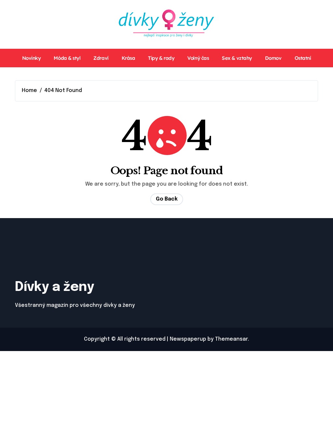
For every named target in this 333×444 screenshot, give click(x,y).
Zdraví (100, 58)
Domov (273, 58)
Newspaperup (188, 339)
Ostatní (303, 58)
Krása (128, 58)
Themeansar (231, 339)
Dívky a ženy (54, 287)
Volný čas (198, 58)
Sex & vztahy (237, 58)
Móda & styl (67, 58)
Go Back (167, 199)
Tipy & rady (161, 58)
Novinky (31, 58)
